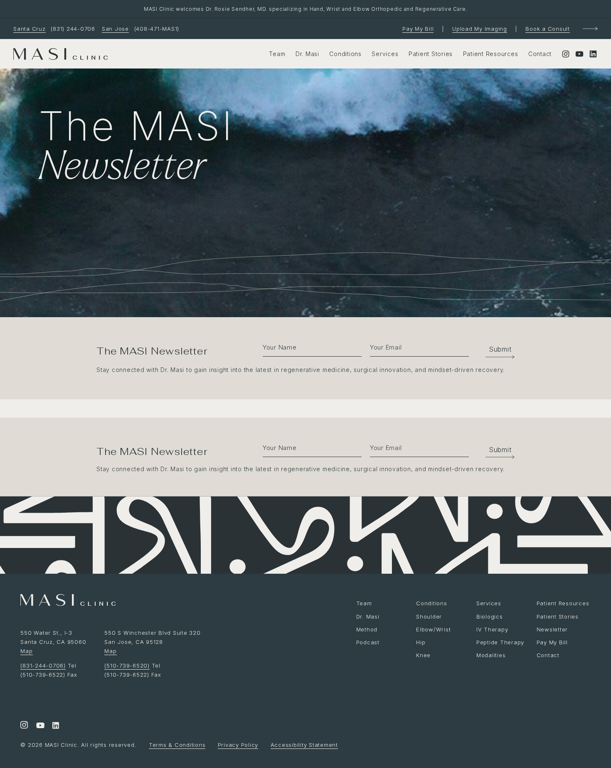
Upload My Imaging (479, 28)
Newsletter (552, 629)
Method (367, 629)
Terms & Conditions (177, 744)
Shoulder (429, 616)
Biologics (489, 616)
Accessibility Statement (304, 744)
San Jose (115, 28)
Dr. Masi (307, 53)
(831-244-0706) (43, 665)
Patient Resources (490, 53)
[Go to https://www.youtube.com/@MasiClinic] (40, 726)
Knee (423, 655)
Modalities (491, 655)
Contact (540, 53)
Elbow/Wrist (433, 629)
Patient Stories (431, 53)
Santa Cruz (29, 28)
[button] (496, 349)
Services (385, 53)
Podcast (367, 642)
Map (26, 651)
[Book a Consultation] (590, 28)
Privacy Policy (238, 744)
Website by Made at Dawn (58, 694)
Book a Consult (547, 28)
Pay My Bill (418, 28)
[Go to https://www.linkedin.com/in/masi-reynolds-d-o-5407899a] (55, 726)
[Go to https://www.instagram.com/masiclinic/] (24, 726)
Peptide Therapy (500, 642)
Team (277, 53)
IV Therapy (492, 629)
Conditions (345, 53)
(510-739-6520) (127, 665)
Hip (420, 642)
